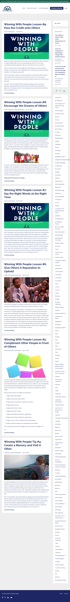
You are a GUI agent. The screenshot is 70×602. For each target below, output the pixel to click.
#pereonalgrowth (59, 184)
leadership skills (59, 405)
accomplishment (59, 219)
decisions (57, 296)
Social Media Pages (43, 8)
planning (57, 470)
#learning (58, 169)
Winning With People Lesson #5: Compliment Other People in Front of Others (26, 343)
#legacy (57, 172)
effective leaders (59, 307)
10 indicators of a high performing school (59, 210)
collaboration (58, 268)
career (57, 249)
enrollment (58, 324)
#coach (57, 120)
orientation (58, 447)
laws (56, 387)
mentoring (58, 430)
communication (59, 271)
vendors (57, 571)
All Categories (58, 100)
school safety (58, 507)
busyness (57, 246)
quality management (60, 476)
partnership (58, 453)
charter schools (59, 257)
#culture (57, 132)
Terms (61, 593)
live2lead (57, 421)
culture (57, 293)
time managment (59, 558)
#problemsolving (59, 190)
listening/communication (61, 418)
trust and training (60, 568)
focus (56, 340)
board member (59, 235)
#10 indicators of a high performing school (60, 105)
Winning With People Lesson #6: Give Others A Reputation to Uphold (25, 268)
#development (59, 138)
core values (58, 280)
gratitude (57, 355)
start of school (59, 526)
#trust (62, 60)
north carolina (59, 436)
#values (57, 205)
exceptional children (60, 327)
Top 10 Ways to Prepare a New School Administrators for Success (60, 39)
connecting (58, 274)
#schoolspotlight (59, 196)
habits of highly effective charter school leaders (59, 366)
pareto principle (59, 450)
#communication (59, 78)
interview (57, 384)
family (56, 330)
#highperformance (60, 156)
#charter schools (59, 113)
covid (56, 284)
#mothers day (59, 181)
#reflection (58, 193)
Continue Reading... (9, 93)
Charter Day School (35, 232)
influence (57, 376)
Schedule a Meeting (56, 8)
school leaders (59, 500)
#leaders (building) (60, 163)
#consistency (58, 129)
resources (57, 485)
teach (56, 543)
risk (56, 491)
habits (56, 361)
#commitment (58, 59)
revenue (57, 488)
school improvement (60, 494)
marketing (57, 424)
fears (56, 334)
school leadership (60, 503)
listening (57, 415)
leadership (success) (60, 397)
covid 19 (57, 287)
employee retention (60, 313)
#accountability (59, 110)
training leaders (59, 565)
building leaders (59, 243)
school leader (58, 497)
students (57, 532)
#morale (57, 178)
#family (57, 141)
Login (65, 8)
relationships (58, 482)
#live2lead (58, 175)
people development (9, 31)
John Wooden (25, 86)
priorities (57, 473)
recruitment (58, 479)
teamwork (58, 552)
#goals (57, 147)
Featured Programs (32, 8)
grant (56, 352)
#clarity (57, 117)
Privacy (66, 593)
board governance (60, 232)
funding (57, 343)
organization (58, 439)
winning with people (60, 580)
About (23, 8)
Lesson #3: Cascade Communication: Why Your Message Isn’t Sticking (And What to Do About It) (60, 71)
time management (60, 555)
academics (57, 215)
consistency (58, 277)
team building (59, 549)
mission (57, 433)
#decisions (58, 135)
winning (57, 577)
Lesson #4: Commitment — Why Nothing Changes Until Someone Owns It (60, 52)
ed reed (57, 299)
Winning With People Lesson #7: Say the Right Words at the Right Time (25, 193)
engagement (58, 321)
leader (57, 390)
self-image (58, 510)
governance (58, 349)
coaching (57, 265)
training (57, 561)
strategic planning (60, 529)
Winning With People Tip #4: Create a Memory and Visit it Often (22, 445)
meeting (57, 427)
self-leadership (59, 513)
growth (57, 358)
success (57, 535)
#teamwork (57, 82)
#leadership (57, 60)
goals (5, 109)
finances (57, 337)
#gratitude (58, 150)
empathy (57, 310)
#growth (57, 153)
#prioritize (58, 187)
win (56, 574)
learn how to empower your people (59, 410)
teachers (57, 546)
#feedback (58, 144)
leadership (10, 109)
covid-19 (57, 290)
